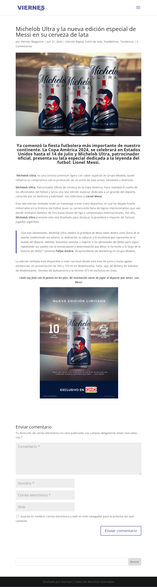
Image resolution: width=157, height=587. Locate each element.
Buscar (134, 561)
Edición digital (74, 41)
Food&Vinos (111, 41)
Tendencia (127, 41)
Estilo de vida (93, 41)
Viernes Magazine (32, 41)
